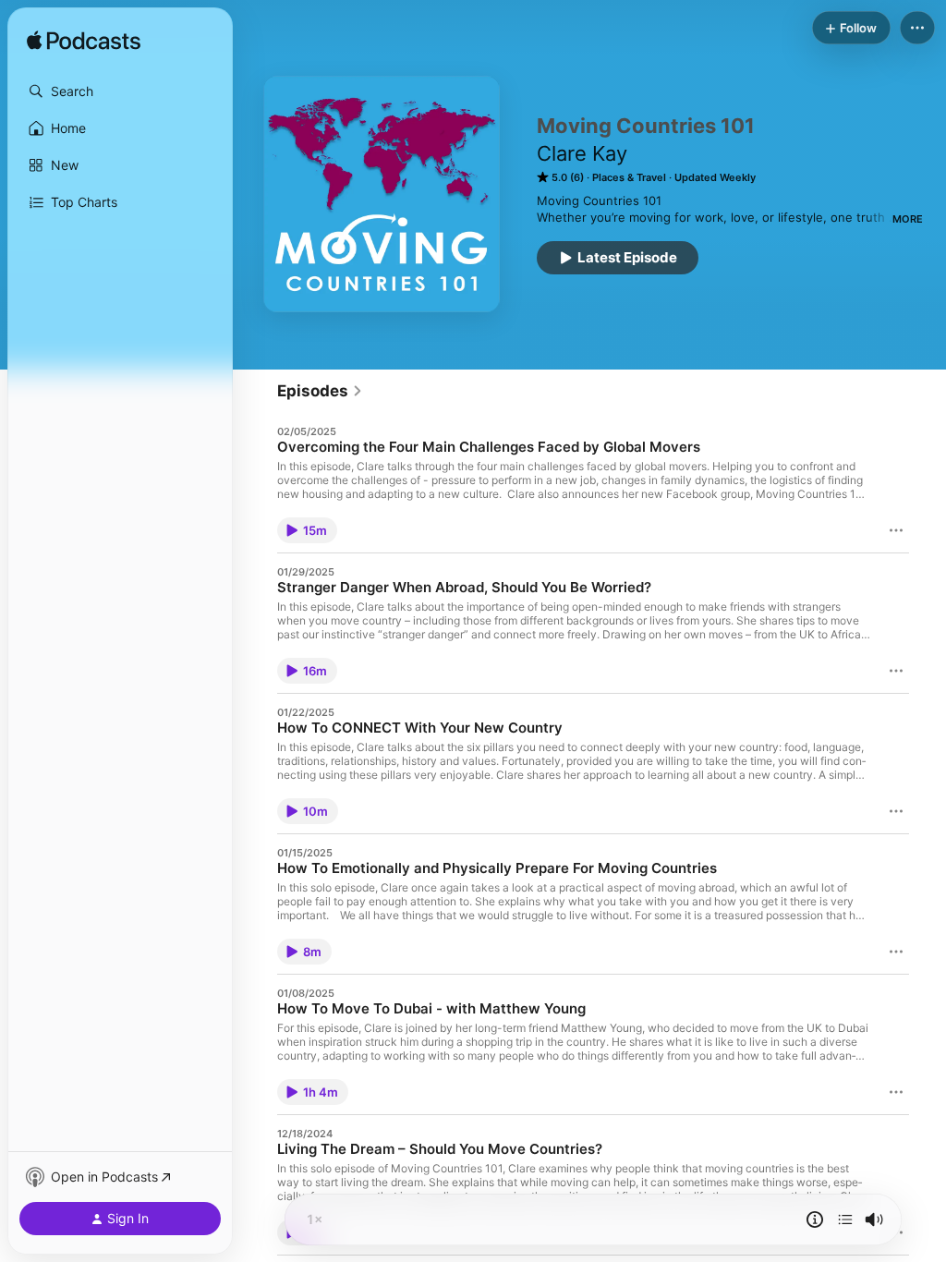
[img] (83, 41)
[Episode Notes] (815, 1219)
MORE (907, 218)
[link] (320, 391)
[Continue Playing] (845, 1219)
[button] (120, 91)
